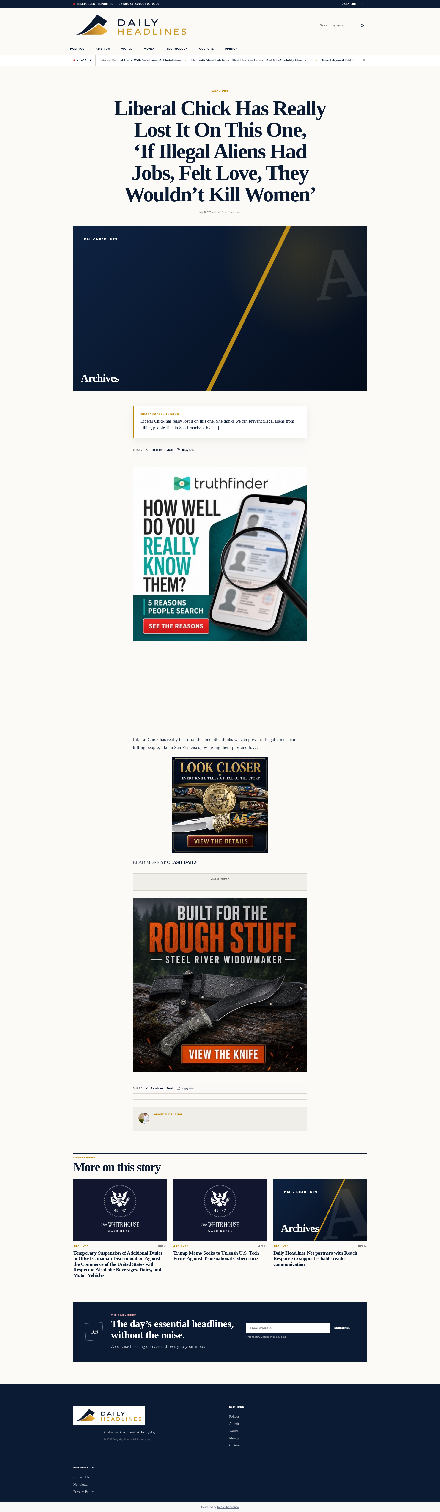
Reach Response (228, 1507)
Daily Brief (350, 3)
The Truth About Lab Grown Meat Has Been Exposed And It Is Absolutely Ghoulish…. (219, 60)
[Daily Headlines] (131, 25)
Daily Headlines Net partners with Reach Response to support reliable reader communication (315, 1258)
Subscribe (342, 1328)
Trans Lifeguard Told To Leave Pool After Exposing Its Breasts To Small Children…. (348, 60)
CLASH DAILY (183, 862)
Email (170, 449)
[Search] (362, 25)
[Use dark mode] (364, 4)
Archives (220, 91)
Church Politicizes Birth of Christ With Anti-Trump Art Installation (101, 60)
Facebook (157, 449)
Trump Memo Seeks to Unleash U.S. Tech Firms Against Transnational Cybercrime (216, 1255)
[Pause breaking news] (363, 60)
